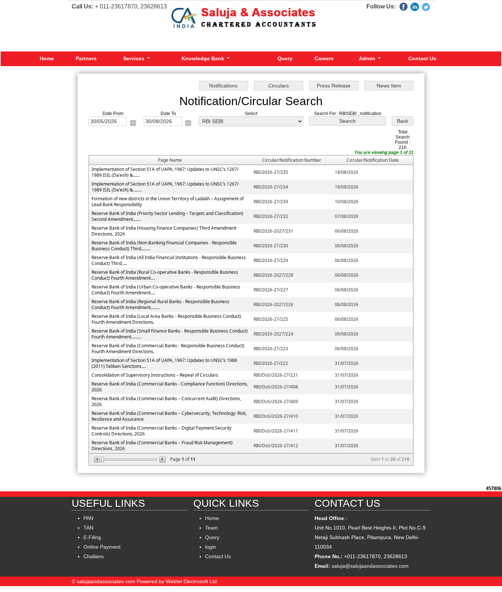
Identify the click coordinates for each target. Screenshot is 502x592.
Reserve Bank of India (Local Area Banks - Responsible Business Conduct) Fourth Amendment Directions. (166, 319)
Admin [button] (368, 58)
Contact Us (422, 58)
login (210, 547)
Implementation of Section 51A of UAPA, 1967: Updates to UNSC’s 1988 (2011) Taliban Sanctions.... (164, 363)
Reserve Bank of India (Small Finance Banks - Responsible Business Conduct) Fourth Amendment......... (170, 334)
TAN (88, 528)
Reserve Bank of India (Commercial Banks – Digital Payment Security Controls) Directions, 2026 (162, 431)
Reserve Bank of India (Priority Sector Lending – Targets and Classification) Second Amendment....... (167, 216)
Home (47, 58)
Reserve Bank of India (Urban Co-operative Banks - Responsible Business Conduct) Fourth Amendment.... (166, 290)
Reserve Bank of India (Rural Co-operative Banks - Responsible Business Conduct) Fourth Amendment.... (165, 275)
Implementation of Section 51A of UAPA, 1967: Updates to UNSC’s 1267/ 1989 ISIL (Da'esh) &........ (165, 187)
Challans (93, 556)
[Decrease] (97, 459)
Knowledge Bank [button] (204, 58)
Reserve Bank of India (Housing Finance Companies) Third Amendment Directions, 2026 (164, 231)
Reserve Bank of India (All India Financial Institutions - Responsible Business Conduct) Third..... (169, 260)
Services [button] (134, 58)
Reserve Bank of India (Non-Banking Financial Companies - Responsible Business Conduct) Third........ (164, 246)
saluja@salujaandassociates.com (370, 566)
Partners (86, 58)
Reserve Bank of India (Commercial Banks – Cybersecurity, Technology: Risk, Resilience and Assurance (169, 416)
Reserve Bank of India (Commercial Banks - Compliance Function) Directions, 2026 (170, 387)
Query (285, 58)
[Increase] (161, 459)
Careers (324, 58)
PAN (88, 518)
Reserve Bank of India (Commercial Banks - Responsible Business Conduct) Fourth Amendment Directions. (168, 348)
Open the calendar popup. (133, 123)
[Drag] (102, 459)
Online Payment (102, 547)
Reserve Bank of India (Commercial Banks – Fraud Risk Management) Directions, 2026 (162, 445)
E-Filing (92, 537)
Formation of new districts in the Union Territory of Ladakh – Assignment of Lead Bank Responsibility (168, 201)
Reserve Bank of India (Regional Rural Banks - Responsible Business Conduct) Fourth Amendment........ (160, 304)
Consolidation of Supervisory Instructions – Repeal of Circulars (155, 375)
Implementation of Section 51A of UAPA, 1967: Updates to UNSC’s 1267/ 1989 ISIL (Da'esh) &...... (165, 172)
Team (211, 528)
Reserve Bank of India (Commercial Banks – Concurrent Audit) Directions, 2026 (166, 401)
